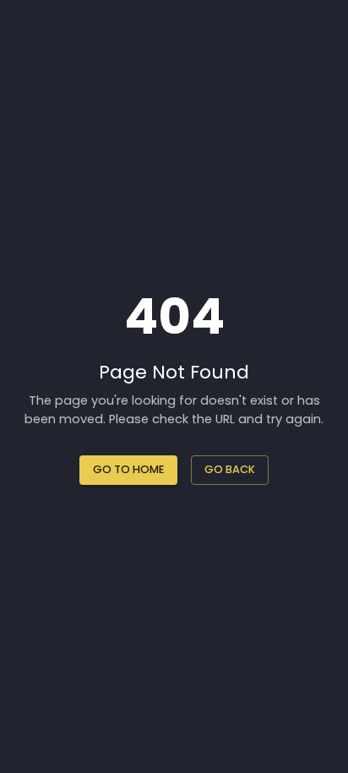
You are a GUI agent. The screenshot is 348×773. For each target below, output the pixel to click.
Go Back (229, 469)
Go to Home (128, 469)
